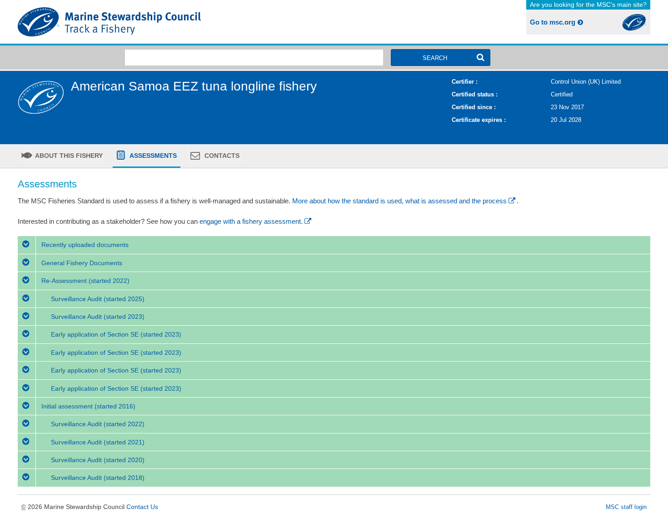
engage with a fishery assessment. (251, 221)
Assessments (152, 155)
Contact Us (142, 506)
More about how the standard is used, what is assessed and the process (399, 201)
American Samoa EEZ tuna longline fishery (194, 86)
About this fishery (68, 155)
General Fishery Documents (81, 263)
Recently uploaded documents (84, 244)
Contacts (221, 155)
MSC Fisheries (174, 21)
